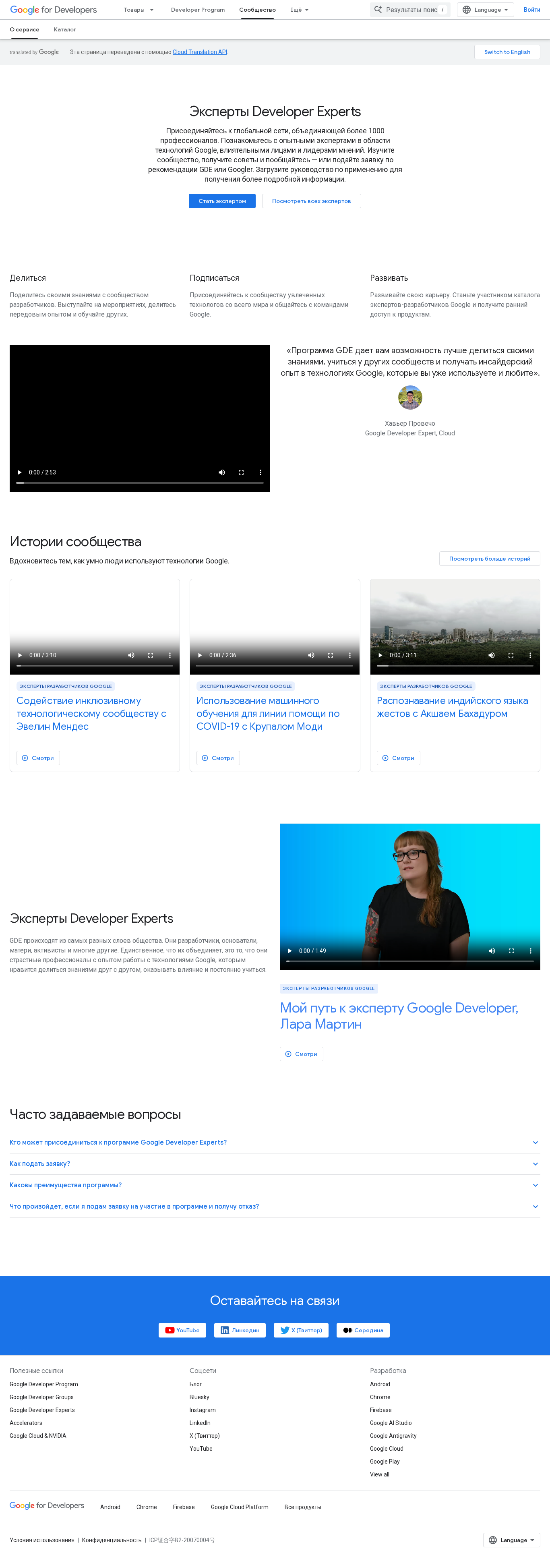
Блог (196, 1384)
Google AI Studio (391, 1423)
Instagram (203, 1410)
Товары (134, 9)
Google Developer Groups (42, 1397)
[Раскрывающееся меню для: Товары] (154, 9)
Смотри (37, 758)
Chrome (380, 1397)
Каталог (65, 29)
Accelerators (26, 1423)
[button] (275, 1142)
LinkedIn (200, 1423)
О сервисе (24, 29)
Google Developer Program (44, 1384)
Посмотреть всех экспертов (311, 201)
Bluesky (199, 1397)
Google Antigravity (393, 1436)
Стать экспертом (222, 201)
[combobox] (410, 9)
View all (379, 1474)
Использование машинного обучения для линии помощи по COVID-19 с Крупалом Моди (268, 714)
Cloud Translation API (200, 52)
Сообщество (257, 9)
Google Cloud (386, 1448)
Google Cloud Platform (240, 1507)
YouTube (201, 1448)
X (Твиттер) (205, 1436)
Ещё (296, 9)
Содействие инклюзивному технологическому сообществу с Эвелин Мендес (91, 714)
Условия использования (42, 1540)
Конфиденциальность (112, 1540)
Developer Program (198, 9)
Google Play (385, 1461)
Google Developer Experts (42, 1410)
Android (380, 1384)
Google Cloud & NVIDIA (38, 1436)
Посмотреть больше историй (489, 558)
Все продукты (303, 1507)
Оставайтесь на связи (275, 1300)
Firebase (381, 1410)
